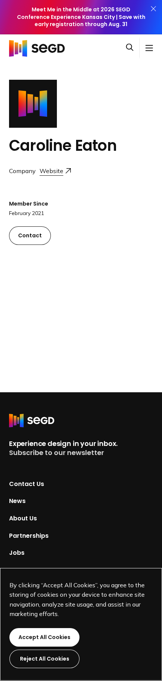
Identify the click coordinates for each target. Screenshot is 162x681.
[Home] (39, 48)
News (17, 501)
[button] (132, 48)
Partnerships (29, 535)
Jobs (16, 552)
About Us (23, 518)
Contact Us (26, 483)
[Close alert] (153, 17)
